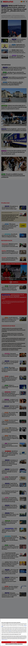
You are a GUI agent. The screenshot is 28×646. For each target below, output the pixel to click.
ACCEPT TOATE (14, 642)
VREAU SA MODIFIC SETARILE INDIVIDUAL (14, 644)
